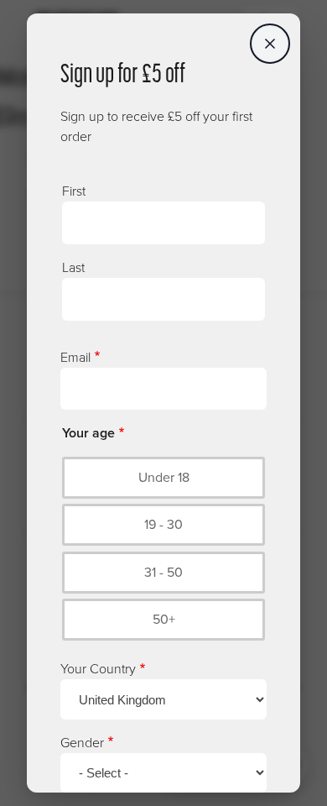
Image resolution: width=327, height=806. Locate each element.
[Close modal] (270, 43)
